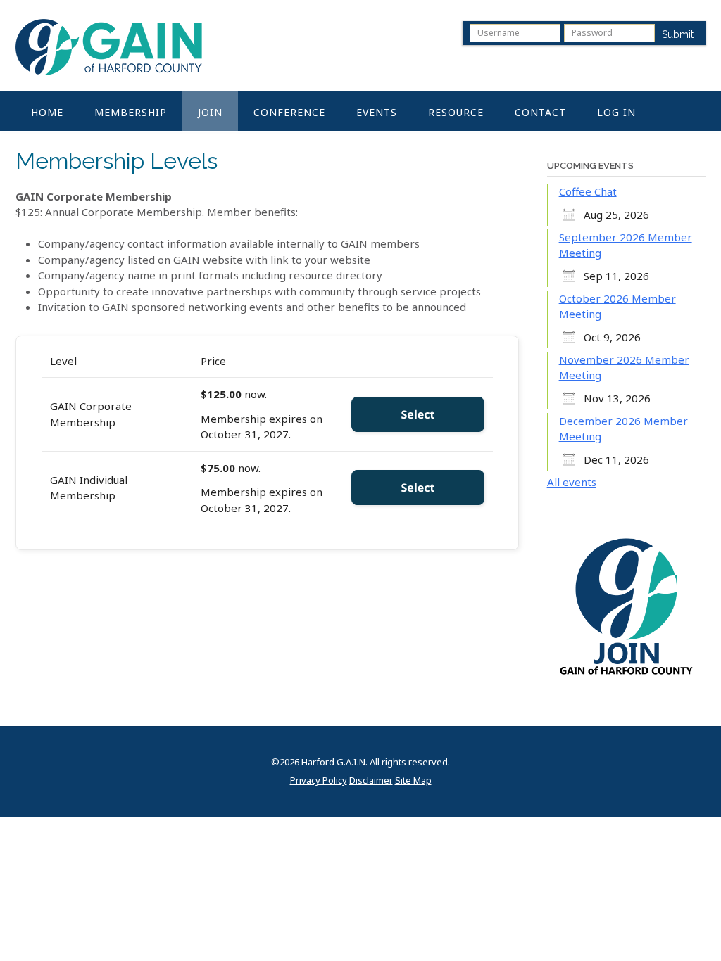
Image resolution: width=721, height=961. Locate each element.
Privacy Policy (318, 780)
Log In (616, 112)
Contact (540, 112)
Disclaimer (371, 780)
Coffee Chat (588, 191)
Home (47, 112)
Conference (289, 112)
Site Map (413, 780)
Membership (130, 112)
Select (418, 414)
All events (571, 482)
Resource (456, 112)
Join (210, 112)
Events (376, 112)
